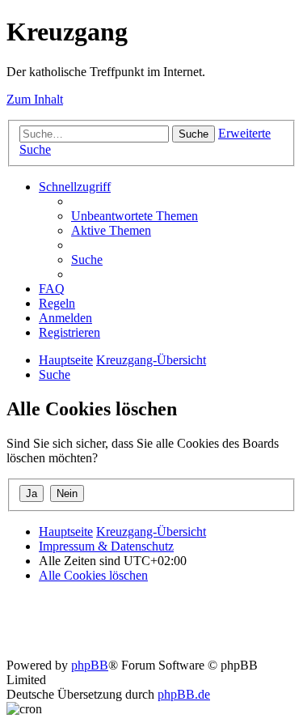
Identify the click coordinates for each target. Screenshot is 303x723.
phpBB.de (184, 694)
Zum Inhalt (34, 99)
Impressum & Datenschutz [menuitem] (106, 546)
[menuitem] (134, 216)
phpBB (89, 665)
